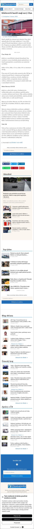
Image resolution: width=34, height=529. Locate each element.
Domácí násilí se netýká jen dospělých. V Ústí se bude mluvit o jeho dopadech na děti (21, 228)
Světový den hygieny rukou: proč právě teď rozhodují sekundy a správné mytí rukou (21, 418)
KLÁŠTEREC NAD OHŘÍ (16, 142)
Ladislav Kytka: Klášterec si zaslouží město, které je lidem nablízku (21, 346)
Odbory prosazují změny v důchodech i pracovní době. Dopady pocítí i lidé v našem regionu (21, 430)
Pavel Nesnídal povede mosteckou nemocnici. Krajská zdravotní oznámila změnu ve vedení (20, 392)
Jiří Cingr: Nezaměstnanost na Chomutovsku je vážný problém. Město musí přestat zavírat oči (21, 320)
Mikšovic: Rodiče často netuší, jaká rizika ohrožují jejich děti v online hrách (21, 327)
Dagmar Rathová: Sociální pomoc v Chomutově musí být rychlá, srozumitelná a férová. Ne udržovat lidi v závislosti (21, 353)
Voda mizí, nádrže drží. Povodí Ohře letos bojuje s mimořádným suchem (20, 372)
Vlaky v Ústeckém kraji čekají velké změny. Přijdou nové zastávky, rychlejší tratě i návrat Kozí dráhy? (21, 366)
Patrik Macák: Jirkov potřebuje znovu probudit (21, 333)
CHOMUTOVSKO (18, 9)
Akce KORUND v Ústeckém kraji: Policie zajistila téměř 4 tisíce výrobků (20, 287)
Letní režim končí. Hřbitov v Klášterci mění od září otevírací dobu (20, 214)
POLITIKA (28, 9)
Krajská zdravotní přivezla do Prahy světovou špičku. (20, 411)
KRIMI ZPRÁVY (8, 9)
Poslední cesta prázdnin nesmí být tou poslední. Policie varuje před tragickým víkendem (14, 195)
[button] (1, 9)
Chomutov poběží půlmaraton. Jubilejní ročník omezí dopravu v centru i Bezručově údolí (21, 207)
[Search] (31, 4)
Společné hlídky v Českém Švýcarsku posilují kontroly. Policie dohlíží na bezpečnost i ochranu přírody (21, 398)
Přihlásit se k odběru (17, 302)
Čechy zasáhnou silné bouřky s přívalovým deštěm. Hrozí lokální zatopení (20, 444)
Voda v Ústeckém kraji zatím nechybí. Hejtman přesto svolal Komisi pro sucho (21, 378)
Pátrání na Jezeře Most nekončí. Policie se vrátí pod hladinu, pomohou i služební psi (19, 254)
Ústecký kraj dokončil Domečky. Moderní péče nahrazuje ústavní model (21, 384)
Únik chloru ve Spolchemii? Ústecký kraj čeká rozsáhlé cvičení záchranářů (21, 280)
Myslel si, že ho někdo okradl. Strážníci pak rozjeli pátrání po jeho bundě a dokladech (20, 271)
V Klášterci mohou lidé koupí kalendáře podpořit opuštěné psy (20, 262)
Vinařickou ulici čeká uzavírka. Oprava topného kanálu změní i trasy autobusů (20, 221)
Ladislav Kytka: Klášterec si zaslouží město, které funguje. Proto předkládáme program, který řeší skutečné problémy (20, 339)
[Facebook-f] (17, 464)
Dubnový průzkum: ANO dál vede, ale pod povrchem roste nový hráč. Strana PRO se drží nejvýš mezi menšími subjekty (21, 424)
